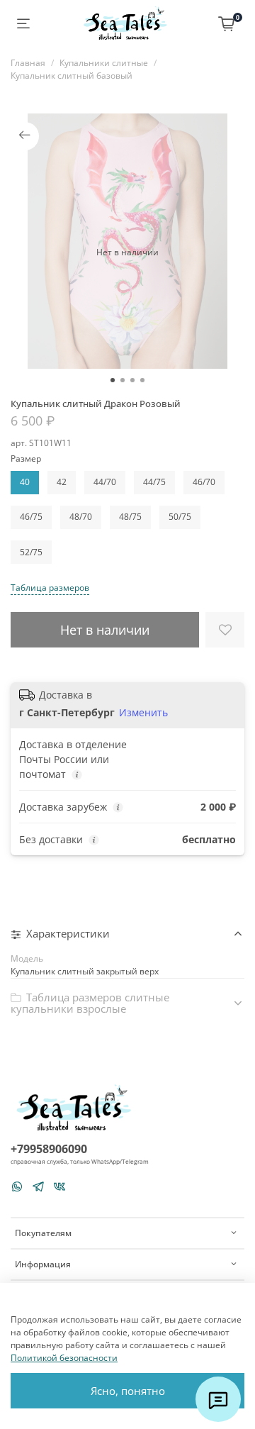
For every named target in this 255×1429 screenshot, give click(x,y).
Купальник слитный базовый (71, 75)
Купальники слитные (104, 63)
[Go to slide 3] (132, 380)
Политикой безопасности (64, 1358)
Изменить (143, 712)
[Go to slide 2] (122, 380)
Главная (28, 63)
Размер (26, 459)
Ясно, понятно (128, 1391)
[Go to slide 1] (112, 380)
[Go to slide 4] (142, 380)
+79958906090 (49, 1149)
